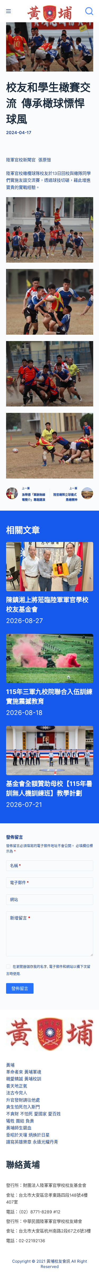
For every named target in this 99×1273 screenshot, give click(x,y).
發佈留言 (19, 988)
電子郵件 (19, 882)
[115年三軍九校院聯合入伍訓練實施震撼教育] (49, 658)
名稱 (15, 865)
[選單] (8, 11)
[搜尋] (89, 11)
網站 (14, 899)
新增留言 (20, 918)
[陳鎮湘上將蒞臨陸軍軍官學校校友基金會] (49, 566)
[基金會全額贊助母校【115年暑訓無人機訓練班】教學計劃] (49, 750)
